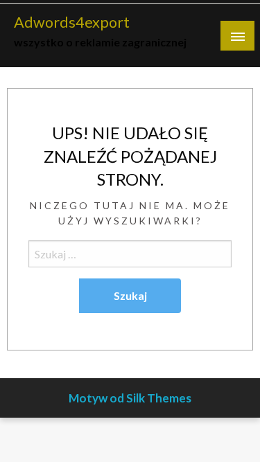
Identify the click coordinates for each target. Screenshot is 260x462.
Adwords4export (72, 22)
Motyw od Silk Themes (130, 398)
